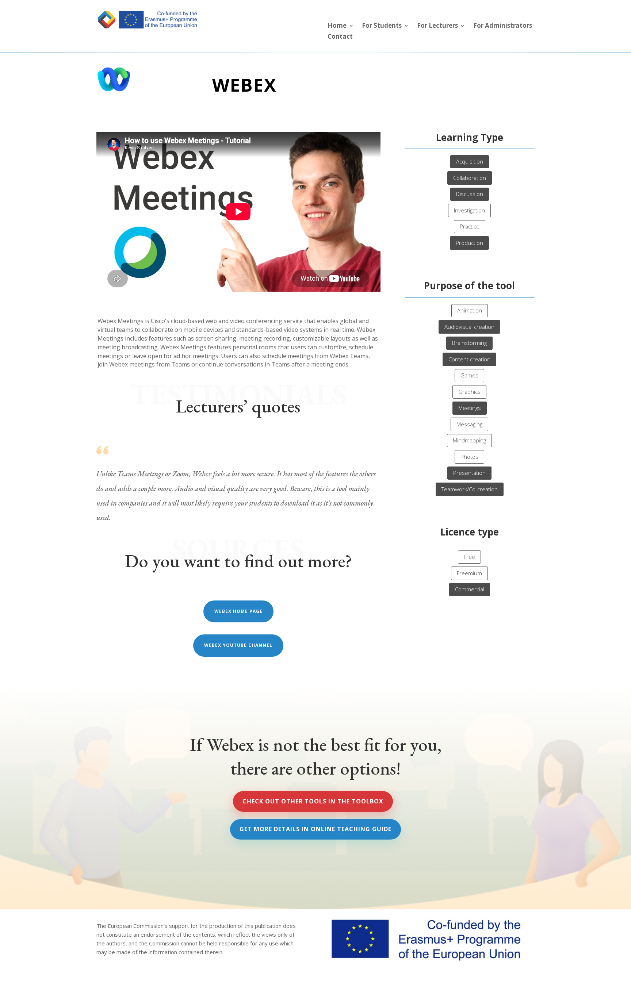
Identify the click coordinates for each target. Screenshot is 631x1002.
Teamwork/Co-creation (469, 489)
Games (469, 375)
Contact (340, 37)
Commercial (469, 589)
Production (469, 242)
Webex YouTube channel (238, 645)
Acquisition (469, 161)
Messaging (469, 424)
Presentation (469, 472)
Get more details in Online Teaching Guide (315, 829)
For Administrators (502, 26)
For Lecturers (437, 26)
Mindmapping (469, 440)
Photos (469, 456)
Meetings (469, 407)
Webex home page (238, 611)
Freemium (469, 573)
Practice (469, 226)
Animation (469, 310)
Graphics (469, 391)
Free (469, 556)
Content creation (469, 359)
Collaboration (469, 177)
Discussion (469, 193)
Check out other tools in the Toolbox (312, 801)
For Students (382, 26)
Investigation (469, 210)
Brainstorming (469, 342)
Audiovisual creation (469, 326)
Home (337, 26)
